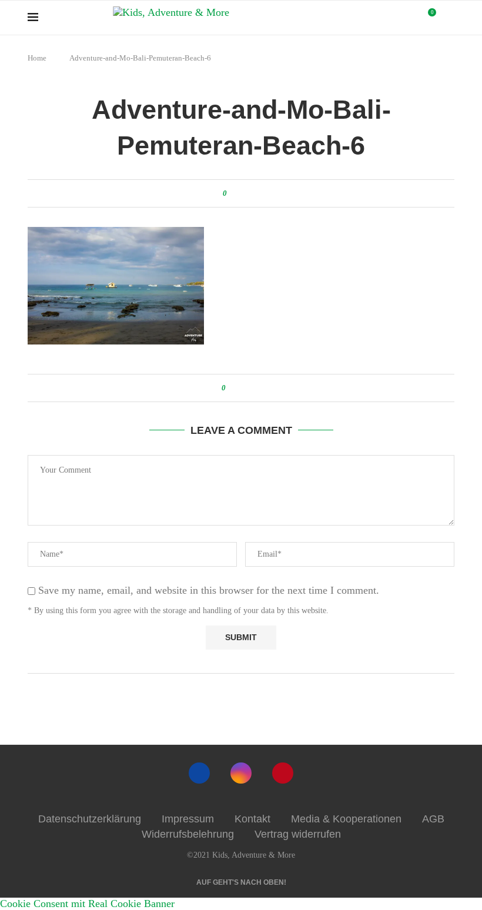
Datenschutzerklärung (89, 819)
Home (37, 57)
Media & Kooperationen (346, 819)
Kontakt (252, 819)
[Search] (448, 18)
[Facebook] (199, 773)
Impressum (188, 819)
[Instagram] (241, 773)
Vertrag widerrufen (298, 834)
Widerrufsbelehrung (188, 834)
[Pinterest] (282, 773)
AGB (433, 819)
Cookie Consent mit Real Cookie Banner (87, 903)
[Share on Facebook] (238, 193)
